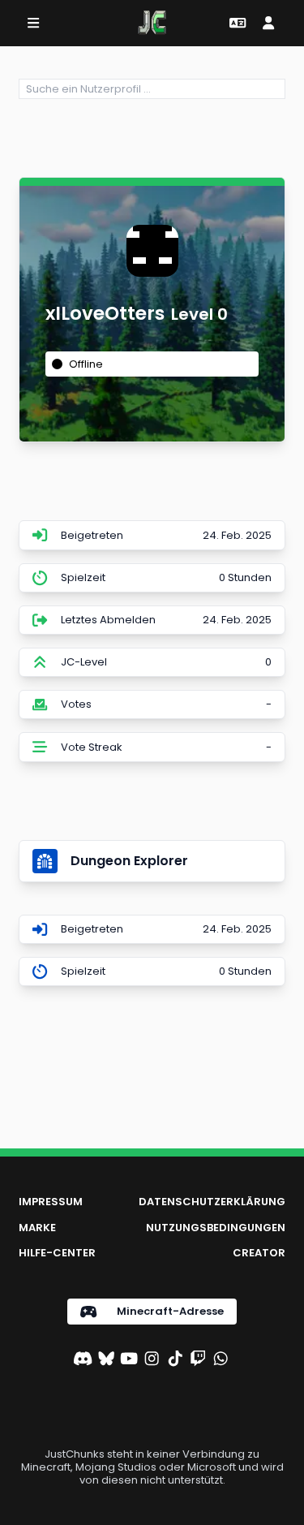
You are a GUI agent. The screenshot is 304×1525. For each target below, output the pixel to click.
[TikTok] (175, 1360)
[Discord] (82, 1360)
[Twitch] (198, 1360)
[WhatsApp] (220, 1360)
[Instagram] (151, 1360)
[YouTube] (129, 1360)
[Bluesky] (106, 1360)
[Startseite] (152, 23)
